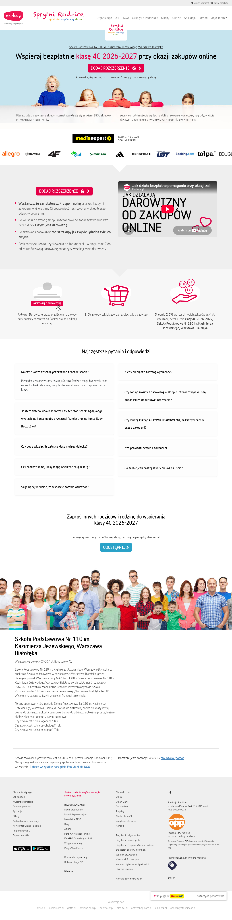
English (171, 877)
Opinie (119, 796)
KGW (126, 18)
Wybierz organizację (23, 801)
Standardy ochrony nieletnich (131, 849)
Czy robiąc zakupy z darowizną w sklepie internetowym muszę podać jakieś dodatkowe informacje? (165, 396)
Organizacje (104, 18)
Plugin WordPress (73, 848)
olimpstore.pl (56, 908)
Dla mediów (122, 806)
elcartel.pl (122, 908)
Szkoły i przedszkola (145, 18)
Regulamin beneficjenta (128, 840)
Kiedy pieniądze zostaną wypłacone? (148, 372)
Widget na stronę (73, 843)
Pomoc (203, 18)
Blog (66, 824)
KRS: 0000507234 (177, 809)
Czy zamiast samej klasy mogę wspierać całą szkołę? (55, 467)
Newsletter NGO (72, 819)
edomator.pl (106, 908)
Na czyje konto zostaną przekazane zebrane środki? (55, 372)
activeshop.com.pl (141, 908)
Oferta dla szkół (124, 816)
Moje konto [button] (217, 18)
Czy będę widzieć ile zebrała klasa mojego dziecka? (54, 446)
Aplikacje (190, 18)
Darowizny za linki (78, 838)
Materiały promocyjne (75, 814)
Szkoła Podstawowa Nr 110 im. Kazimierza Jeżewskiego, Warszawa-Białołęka (116, 47)
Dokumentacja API (73, 862)
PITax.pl (212, 844)
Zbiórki (67, 828)
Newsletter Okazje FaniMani (27, 825)
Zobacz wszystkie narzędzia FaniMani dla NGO (60, 766)
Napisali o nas (123, 792)
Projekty (120, 811)
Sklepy (165, 18)
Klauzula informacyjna (127, 859)
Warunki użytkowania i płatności (132, 864)
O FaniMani (122, 801)
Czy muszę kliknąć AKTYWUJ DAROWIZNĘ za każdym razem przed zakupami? (164, 423)
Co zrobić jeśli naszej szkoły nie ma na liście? (154, 468)
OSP (117, 18)
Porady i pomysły (21, 830)
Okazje (176, 18)
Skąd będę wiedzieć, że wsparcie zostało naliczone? (55, 487)
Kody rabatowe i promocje (26, 821)
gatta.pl (71, 908)
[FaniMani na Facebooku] (169, 793)
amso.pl (41, 908)
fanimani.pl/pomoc (172, 758)
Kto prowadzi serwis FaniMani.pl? (146, 448)
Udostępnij (114, 547)
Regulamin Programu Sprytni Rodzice (135, 845)
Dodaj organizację (73, 809)
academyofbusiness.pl (183, 908)
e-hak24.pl (161, 908)
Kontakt (120, 825)
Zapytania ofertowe (126, 821)
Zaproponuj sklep (21, 835)
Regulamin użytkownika (128, 835)
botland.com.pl (88, 908)
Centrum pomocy (21, 806)
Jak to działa (19, 796)
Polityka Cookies (124, 869)
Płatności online (77, 833)
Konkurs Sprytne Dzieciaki (129, 878)
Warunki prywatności (126, 854)
